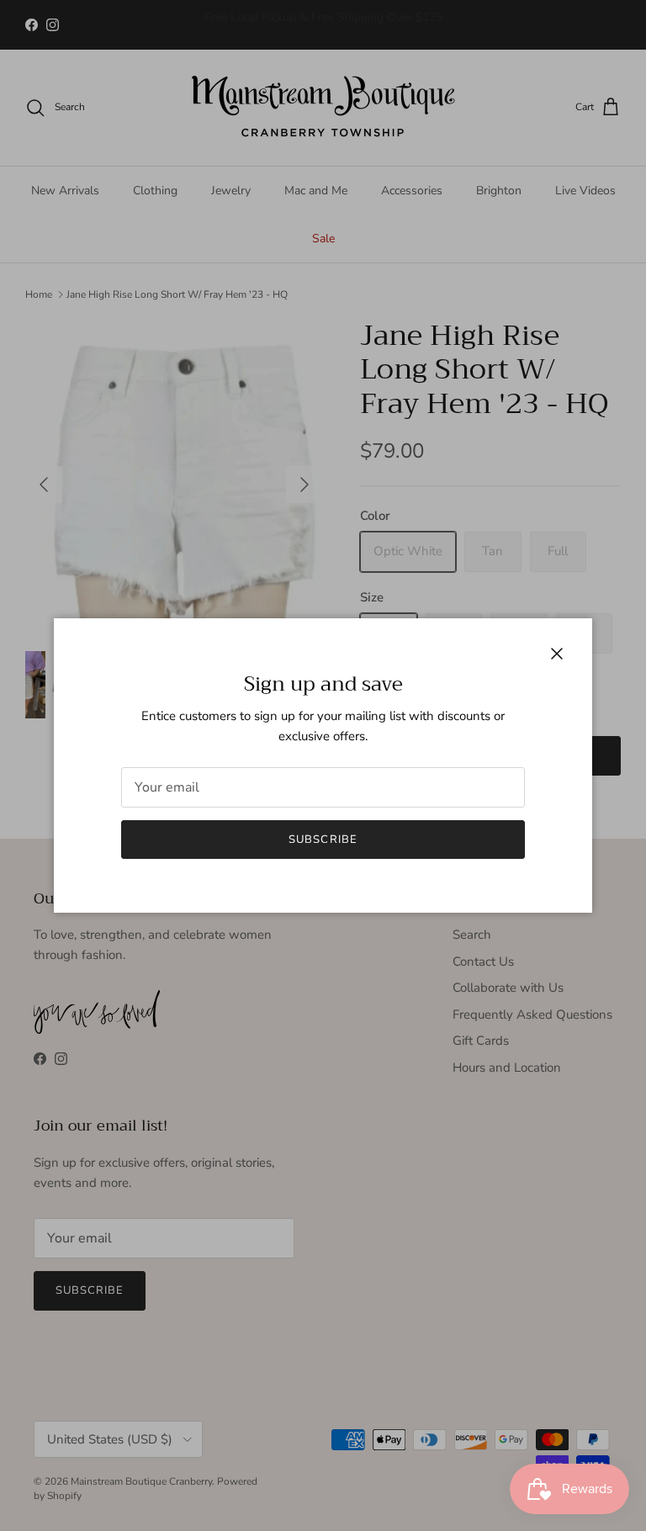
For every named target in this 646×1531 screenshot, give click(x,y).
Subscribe (323, 839)
